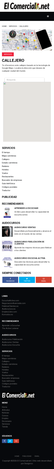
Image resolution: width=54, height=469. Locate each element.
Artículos (6, 410)
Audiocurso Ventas (10, 342)
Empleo (5, 418)
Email (37, 456)
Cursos (5, 415)
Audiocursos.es (8, 309)
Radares (5, 166)
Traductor (6, 190)
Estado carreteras (9, 163)
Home (4, 26)
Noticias (5, 413)
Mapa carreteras (9, 156)
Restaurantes (8, 176)
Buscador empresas (10, 378)
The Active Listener (10, 328)
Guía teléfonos (8, 381)
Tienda (5, 427)
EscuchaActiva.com (10, 300)
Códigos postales (9, 187)
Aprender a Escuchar (26, 208)
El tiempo (6, 152)
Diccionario (7, 421)
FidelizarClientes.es (10, 306)
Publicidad (26, 456)
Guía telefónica (8, 183)
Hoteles (5, 169)
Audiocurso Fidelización (12, 339)
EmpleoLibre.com (9, 312)
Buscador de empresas (12, 180)
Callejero (23, 26)
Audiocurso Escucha (11, 345)
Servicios (13, 26)
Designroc (28, 463)
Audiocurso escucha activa (29, 258)
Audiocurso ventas (25, 227)
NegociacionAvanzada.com (14, 303)
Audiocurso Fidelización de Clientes (29, 243)
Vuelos (5, 173)
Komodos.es (7, 314)
